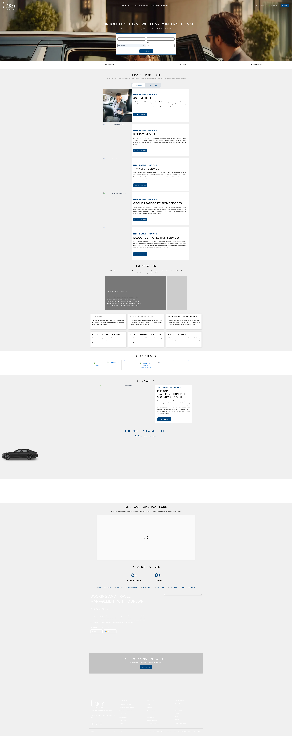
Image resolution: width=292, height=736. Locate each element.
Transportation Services (125, 704)
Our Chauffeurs (151, 711)
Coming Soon (150, 717)
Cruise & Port (122, 720)
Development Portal (152, 720)
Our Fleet (149, 707)
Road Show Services (124, 714)
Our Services (126, 5)
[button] (132, 5)
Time (148, 42)
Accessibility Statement (153, 723)
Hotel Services (123, 717)
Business (146, 5)
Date (118, 42)
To (147, 36)
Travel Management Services (126, 707)
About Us (137, 5)
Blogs (148, 704)
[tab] (138, 85)
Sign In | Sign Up (260, 5)
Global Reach (155, 5)
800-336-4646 (274, 5)
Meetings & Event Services (126, 711)
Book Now (146, 51)
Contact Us (150, 714)
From (118, 36)
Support (166, 5)
